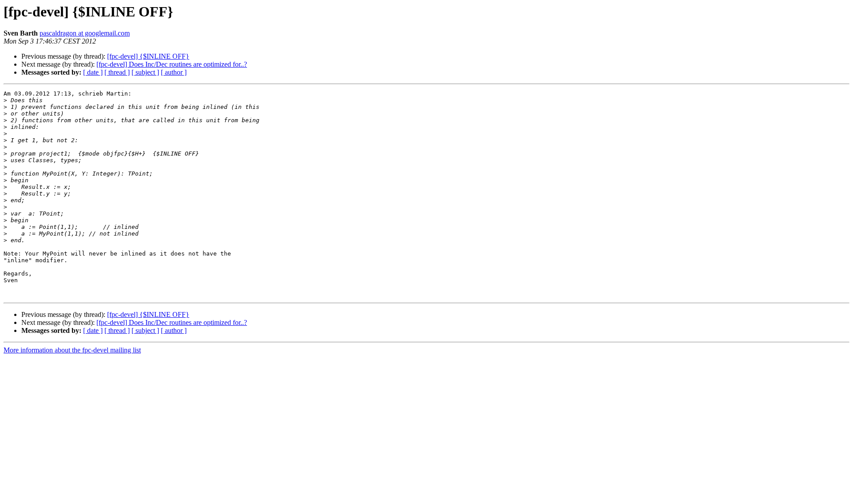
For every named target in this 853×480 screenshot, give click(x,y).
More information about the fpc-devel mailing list (72, 350)
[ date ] (93, 72)
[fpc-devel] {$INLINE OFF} (148, 56)
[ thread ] (117, 72)
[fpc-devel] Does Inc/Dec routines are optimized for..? (171, 64)
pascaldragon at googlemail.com (85, 33)
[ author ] (174, 72)
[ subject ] (145, 72)
